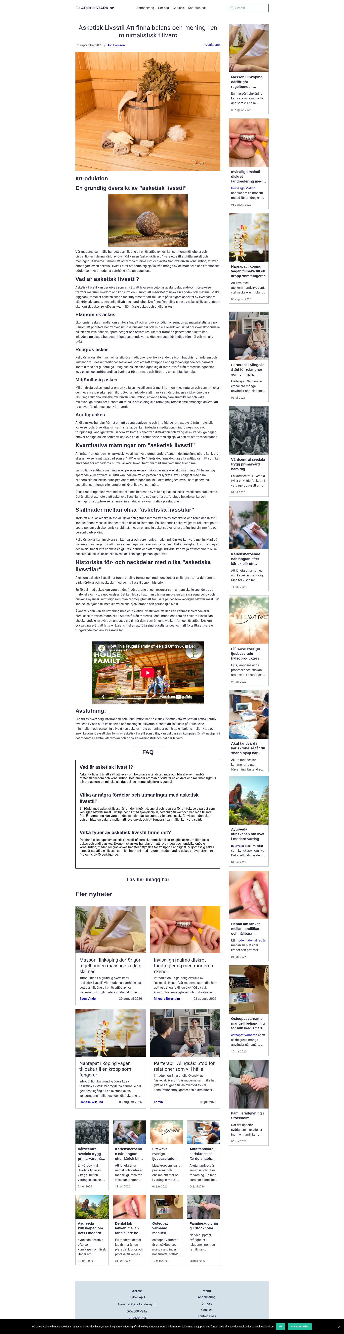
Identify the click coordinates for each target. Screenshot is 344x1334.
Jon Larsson (116, 45)
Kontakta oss (197, 8)
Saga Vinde (87, 999)
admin (158, 1102)
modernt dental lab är (251, 940)
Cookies (178, 8)
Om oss (163, 8)
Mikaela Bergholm (167, 999)
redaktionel (212, 45)
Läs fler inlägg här (148, 879)
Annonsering (145, 8)
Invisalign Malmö (243, 188)
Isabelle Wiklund (91, 1102)
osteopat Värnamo (244, 1035)
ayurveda (237, 846)
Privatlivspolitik (300, 1326)
